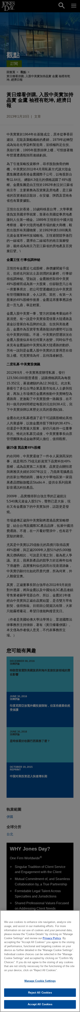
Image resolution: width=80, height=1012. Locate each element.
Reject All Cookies (40, 992)
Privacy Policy (52, 938)
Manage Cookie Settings (40, 980)
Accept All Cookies (40, 1004)
